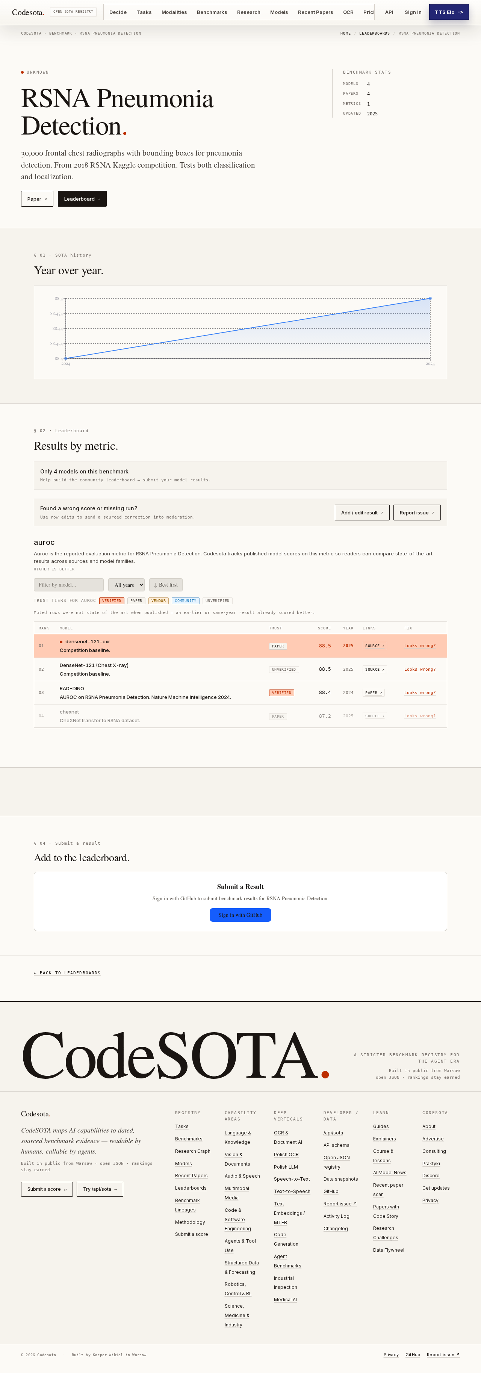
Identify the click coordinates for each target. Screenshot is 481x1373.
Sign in (413, 12)
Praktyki (431, 1163)
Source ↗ (374, 646)
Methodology (190, 1222)
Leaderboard (82, 199)
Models (279, 12)
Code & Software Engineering (238, 1219)
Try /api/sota (100, 1189)
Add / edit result (362, 513)
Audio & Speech (242, 1176)
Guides (381, 1126)
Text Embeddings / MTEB (289, 1213)
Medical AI (285, 1299)
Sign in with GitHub (240, 914)
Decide (118, 12)
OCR (348, 12)
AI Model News (390, 1172)
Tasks (144, 12)
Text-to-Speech (292, 1191)
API (389, 12)
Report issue (417, 513)
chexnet (69, 712)
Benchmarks (212, 12)
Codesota (28, 12)
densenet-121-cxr (87, 641)
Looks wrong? (420, 645)
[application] (240, 332)
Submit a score (47, 1189)
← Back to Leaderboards (67, 973)
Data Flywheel (388, 1250)
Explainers (384, 1139)
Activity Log (336, 1216)
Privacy (430, 1200)
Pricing (372, 12)
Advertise (433, 1139)
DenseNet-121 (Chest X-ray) (94, 665)
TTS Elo (449, 12)
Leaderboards (374, 33)
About (429, 1126)
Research (248, 12)
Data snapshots (341, 1179)
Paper (37, 199)
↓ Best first (166, 584)
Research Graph (192, 1151)
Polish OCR (286, 1154)
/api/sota (333, 1133)
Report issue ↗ (340, 1204)
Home (345, 33)
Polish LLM (286, 1167)
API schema (336, 1145)
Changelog (336, 1228)
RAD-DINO (72, 688)
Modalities (174, 12)
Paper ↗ (373, 693)
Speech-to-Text (292, 1179)
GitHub (331, 1191)
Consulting (434, 1151)
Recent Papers (315, 12)
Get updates (436, 1188)
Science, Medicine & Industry (237, 1315)
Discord (431, 1175)
